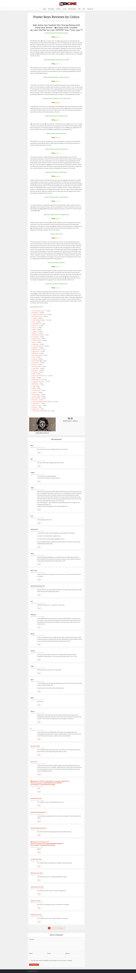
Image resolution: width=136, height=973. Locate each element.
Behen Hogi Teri (36, 379)
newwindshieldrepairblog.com (38, 812)
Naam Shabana (36, 361)
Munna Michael (36, 398)
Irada (33, 387)
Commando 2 (35, 385)
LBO (84, 9)
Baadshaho (35, 383)
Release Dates (72, 9)
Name (31, 953)
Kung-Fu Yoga (36, 396)
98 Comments (52, 21)
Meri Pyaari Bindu (37, 355)
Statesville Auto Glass (36, 798)
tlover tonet (33, 761)
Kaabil (33, 329)
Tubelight (34, 372)
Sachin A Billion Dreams (38, 311)
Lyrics (64, 9)
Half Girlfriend (36, 390)
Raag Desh (35, 348)
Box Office (51, 9)
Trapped (34, 318)
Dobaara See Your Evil (38, 381)
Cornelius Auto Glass (36, 859)
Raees (33, 342)
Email (49, 953)
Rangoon (34, 333)
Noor (33, 357)
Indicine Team (61, 21)
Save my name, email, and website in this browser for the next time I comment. (51, 960)
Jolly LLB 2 (35, 325)
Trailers (58, 9)
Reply (39, 452)
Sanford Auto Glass (35, 901)
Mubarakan (35, 344)
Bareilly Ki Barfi (36, 338)
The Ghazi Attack (36, 340)
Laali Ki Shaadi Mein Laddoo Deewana (42, 401)
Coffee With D (36, 403)
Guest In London (36, 405)
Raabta (34, 388)
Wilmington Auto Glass (36, 873)
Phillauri (34, 364)
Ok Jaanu (34, 359)
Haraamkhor (35, 337)
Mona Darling (36, 394)
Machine (34, 407)
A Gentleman (35, 362)
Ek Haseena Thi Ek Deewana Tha (41, 411)
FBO (79, 9)
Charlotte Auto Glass (35, 914)
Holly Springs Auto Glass (36, 887)
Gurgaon (34, 331)
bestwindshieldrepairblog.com (38, 828)
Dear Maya (35, 353)
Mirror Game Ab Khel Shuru (39, 375)
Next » (61, 928)
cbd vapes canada (35, 746)
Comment (31, 939)
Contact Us (90, 9)
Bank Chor (35, 400)
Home (44, 9)
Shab (33, 374)
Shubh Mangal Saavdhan (39, 320)
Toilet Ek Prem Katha (38, 346)
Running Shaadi (36, 366)
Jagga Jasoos (35, 351)
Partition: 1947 (36, 350)
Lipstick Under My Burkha (39, 314)
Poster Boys (35, 368)
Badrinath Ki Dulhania (38, 335)
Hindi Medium (36, 324)
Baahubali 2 (35, 312)
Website (67, 953)
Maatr (33, 377)
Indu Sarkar (35, 370)
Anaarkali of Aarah (37, 316)
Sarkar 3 (34, 392)
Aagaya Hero (35, 409)
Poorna (34, 327)
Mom (33, 322)
